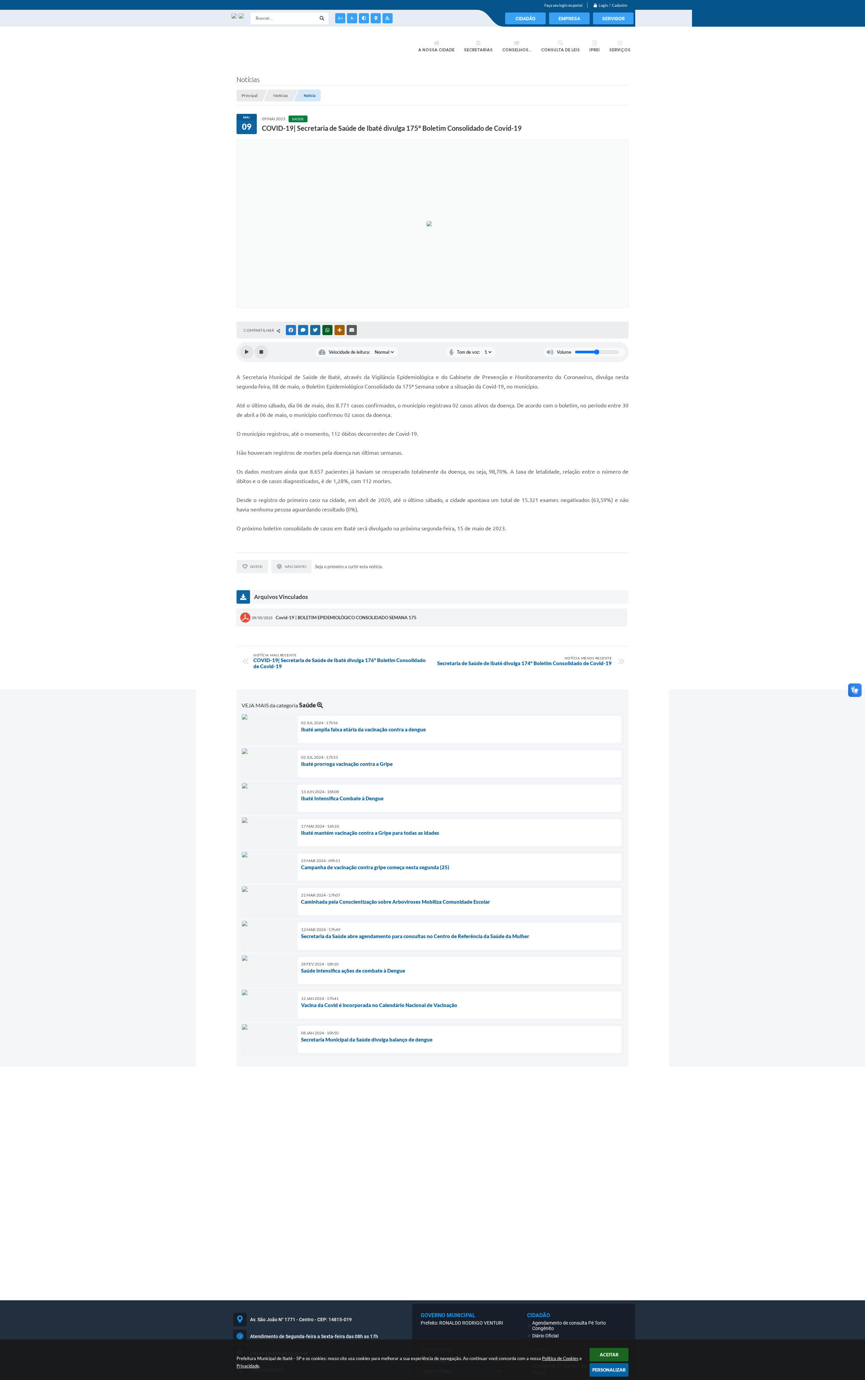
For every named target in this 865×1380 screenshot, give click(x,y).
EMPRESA (569, 18)
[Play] (246, 352)
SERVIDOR (613, 18)
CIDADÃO (526, 18)
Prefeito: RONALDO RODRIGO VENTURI (462, 1323)
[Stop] (261, 352)
